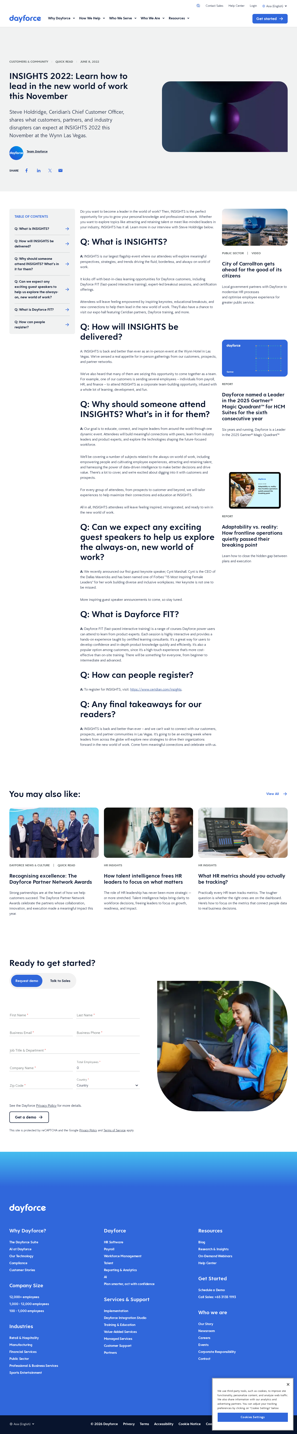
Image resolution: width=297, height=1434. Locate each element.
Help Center (237, 6)
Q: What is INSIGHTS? (32, 228)
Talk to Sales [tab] (60, 980)
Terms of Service (114, 1130)
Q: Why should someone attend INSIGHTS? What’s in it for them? (37, 263)
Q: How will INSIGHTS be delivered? (34, 244)
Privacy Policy (46, 1105)
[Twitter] (50, 170)
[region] (253, 1404)
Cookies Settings (253, 1417)
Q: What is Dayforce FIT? (34, 309)
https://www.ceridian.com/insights (156, 689)
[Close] (288, 1384)
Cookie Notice (190, 1424)
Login (253, 6)
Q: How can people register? (30, 324)
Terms (144, 1424)
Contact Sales (214, 6)
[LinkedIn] (38, 170)
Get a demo (25, 1117)
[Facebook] (26, 170)
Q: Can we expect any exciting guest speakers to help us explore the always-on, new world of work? (36, 289)
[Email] (60, 170)
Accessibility (163, 1424)
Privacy (129, 1424)
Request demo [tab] (26, 980)
